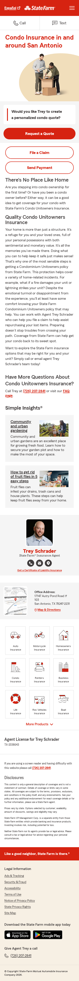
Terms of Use (12, 894)
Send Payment (39, 168)
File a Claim (39, 153)
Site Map (10, 913)
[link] (39, 8)
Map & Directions (49, 609)
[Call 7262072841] (30, 563)
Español (10, 8)
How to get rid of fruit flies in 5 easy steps (24, 476)
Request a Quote (39, 134)
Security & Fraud (15, 882)
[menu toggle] (72, 8)
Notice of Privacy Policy (19, 900)
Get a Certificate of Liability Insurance (39, 570)
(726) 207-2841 (34, 391)
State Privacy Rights (17, 906)
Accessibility (12, 888)
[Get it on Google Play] (47, 934)
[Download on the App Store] (17, 934)
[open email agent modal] (39, 564)
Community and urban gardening (21, 426)
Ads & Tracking (14, 875)
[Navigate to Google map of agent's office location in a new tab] (48, 563)
